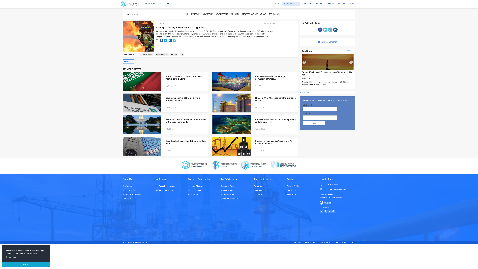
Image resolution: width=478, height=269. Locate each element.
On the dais (258, 194)
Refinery (174, 54)
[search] (128, 14)
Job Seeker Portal (227, 186)
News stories (292, 194)
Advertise (297, 242)
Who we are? (127, 186)
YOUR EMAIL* (308, 114)
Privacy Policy (310, 242)
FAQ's (353, 242)
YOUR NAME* (308, 105)
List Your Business (347, 4)
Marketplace (292, 4)
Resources (320, 4)
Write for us (291, 190)
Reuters (272, 24)
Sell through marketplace (165, 190)
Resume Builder (227, 190)
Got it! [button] (26, 265)
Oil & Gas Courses (228, 194)
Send (314, 123)
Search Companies (195, 190)
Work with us (326, 242)
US (182, 54)
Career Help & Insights (229, 198)
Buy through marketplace (165, 186)
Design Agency (259, 186)
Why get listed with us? (132, 194)
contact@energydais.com (336, 189)
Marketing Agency (261, 190)
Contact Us (127, 198)
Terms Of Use (340, 242)
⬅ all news (128, 62)
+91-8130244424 (333, 184)
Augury (277, 4)
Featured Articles (293, 186)
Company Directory (195, 186)
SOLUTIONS (307, 4)
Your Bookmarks (328, 42)
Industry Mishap (161, 54)
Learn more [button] (11, 257)
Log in (331, 4)
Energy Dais (304, 93)
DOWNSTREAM (146, 54)
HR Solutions (193, 194)
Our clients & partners (131, 190)
